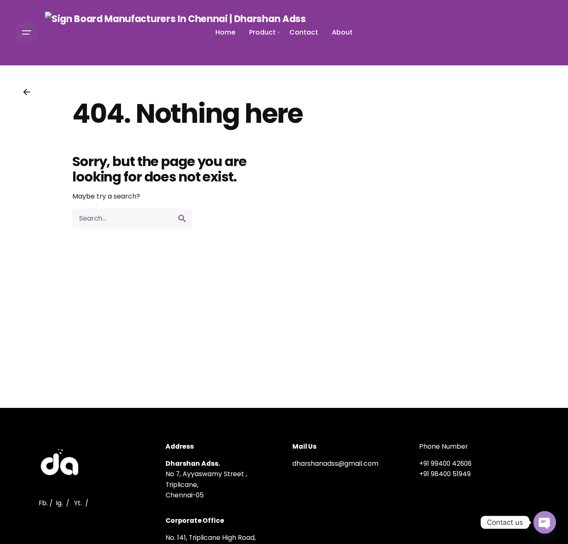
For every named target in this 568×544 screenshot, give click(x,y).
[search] (182, 219)
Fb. (43, 503)
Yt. (78, 503)
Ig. (59, 503)
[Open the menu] (26, 32)
